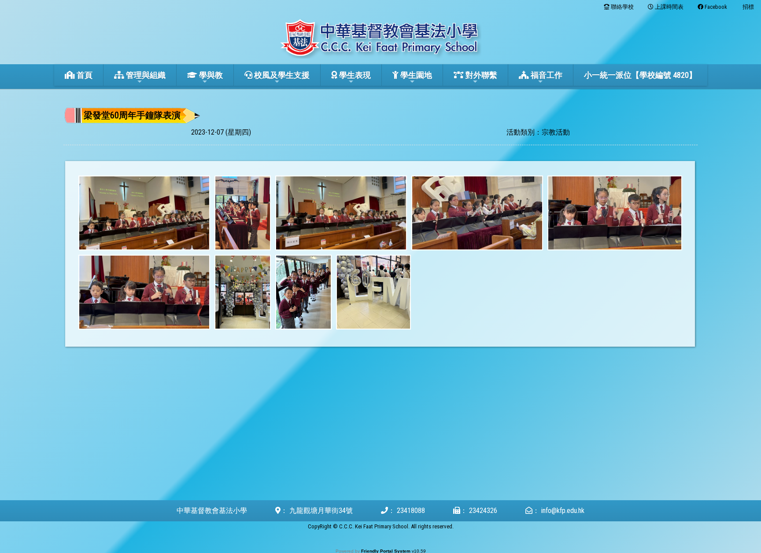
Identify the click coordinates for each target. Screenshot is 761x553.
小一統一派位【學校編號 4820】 (640, 75)
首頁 (83, 75)
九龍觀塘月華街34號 (321, 510)
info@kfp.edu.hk (562, 510)
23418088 (411, 510)
